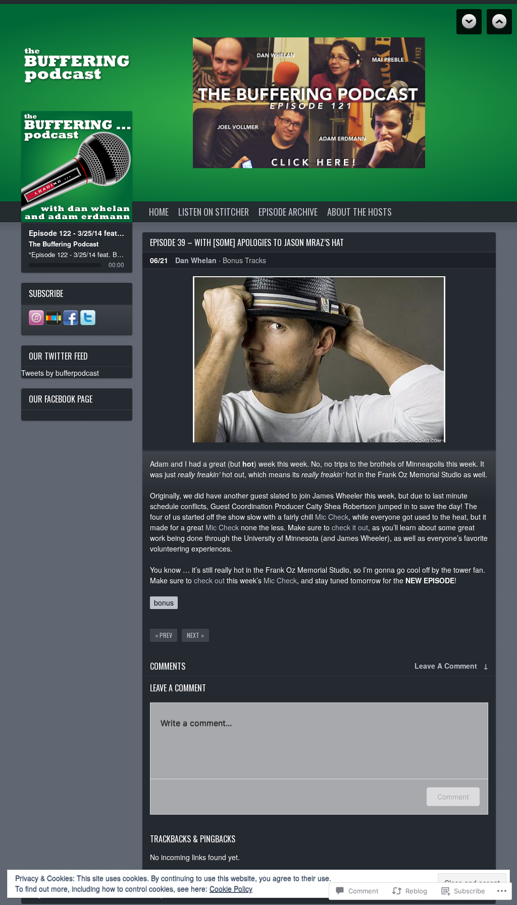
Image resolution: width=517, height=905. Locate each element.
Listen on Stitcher (213, 211)
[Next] (97, 167)
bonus (164, 602)
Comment (453, 796)
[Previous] (57, 167)
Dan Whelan (196, 260)
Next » (195, 635)
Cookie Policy (231, 889)
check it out (350, 527)
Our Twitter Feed (58, 356)
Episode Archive (288, 211)
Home (159, 211)
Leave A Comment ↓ (451, 665)
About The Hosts (359, 211)
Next (499, 21)
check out (209, 580)
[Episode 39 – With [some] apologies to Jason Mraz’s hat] (319, 359)
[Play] (77, 167)
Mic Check (331, 517)
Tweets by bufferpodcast (60, 373)
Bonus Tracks (244, 260)
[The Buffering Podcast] (76, 64)
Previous (469, 21)
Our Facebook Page (60, 399)
